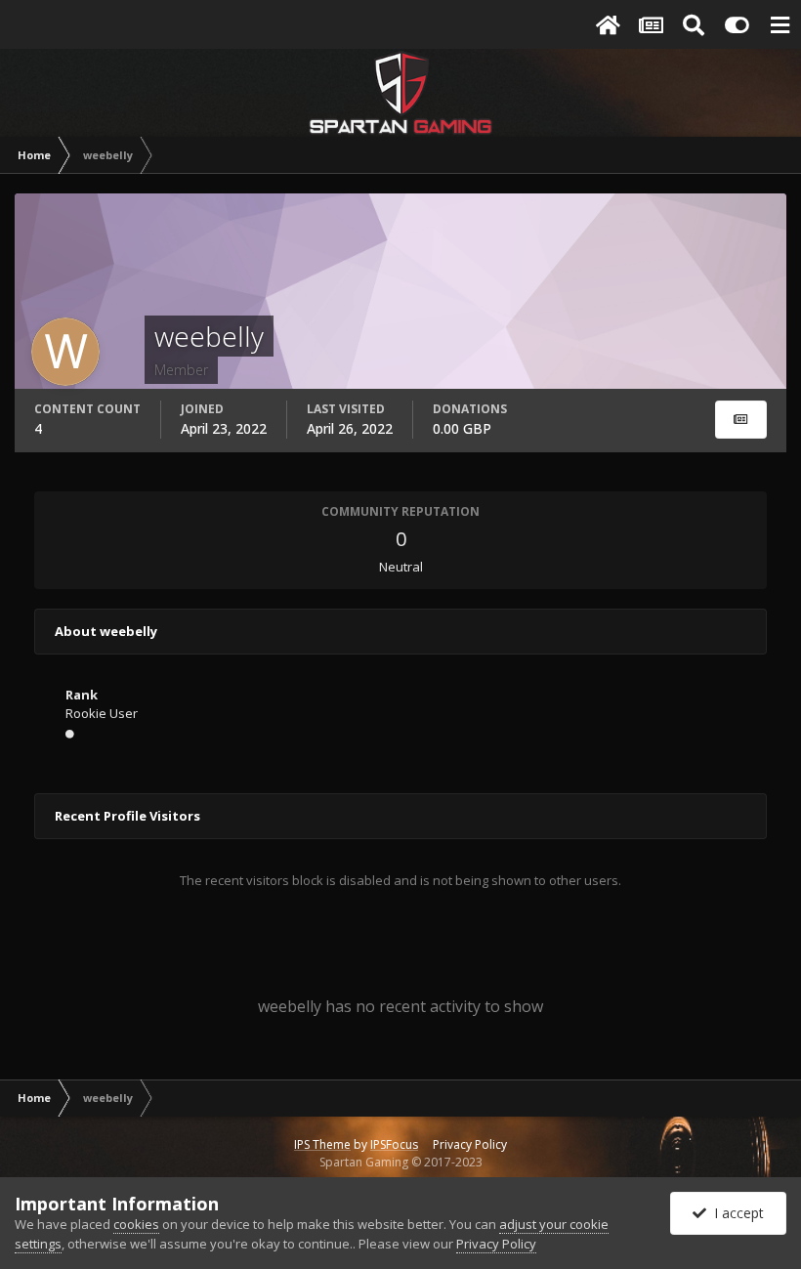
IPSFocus (394, 1144)
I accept (735, 1213)
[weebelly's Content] (741, 420)
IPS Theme (322, 1144)
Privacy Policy (470, 1144)
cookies (136, 1224)
